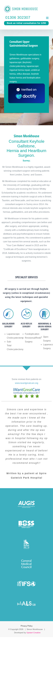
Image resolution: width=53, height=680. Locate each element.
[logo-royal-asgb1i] (26, 598)
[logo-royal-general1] (26, 558)
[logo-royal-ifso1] (26, 578)
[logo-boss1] (26, 519)
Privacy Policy (26, 626)
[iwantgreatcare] (26, 389)
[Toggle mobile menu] (47, 17)
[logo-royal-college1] (26, 538)
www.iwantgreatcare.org (26, 383)
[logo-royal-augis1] (26, 499)
